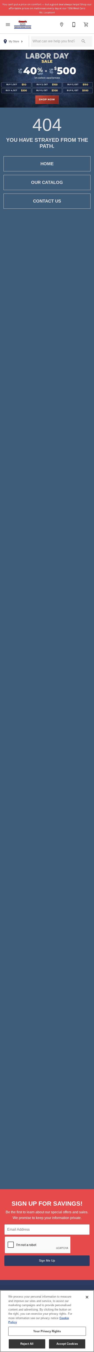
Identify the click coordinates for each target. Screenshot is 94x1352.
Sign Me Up (47, 1260)
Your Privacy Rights (47, 1331)
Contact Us (47, 201)
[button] (8, 24)
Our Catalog (47, 182)
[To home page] (22, 24)
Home (47, 163)
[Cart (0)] (86, 24)
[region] (47, 1321)
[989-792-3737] (74, 24)
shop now (47, 100)
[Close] (87, 1297)
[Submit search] (84, 41)
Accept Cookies (67, 1343)
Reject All (26, 1343)
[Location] (61, 24)
